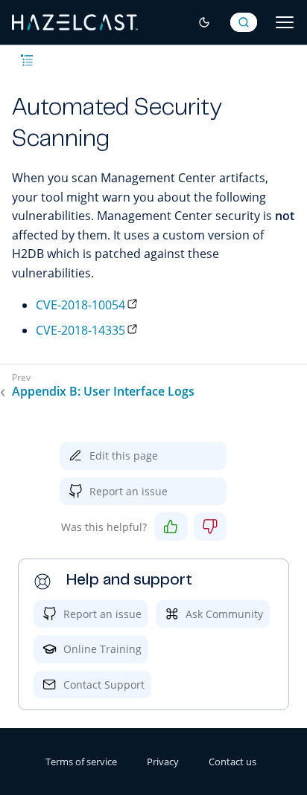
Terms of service (81, 761)
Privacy (163, 761)
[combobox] (244, 22)
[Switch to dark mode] (204, 22)
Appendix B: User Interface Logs (103, 391)
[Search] (244, 22)
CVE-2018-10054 (80, 305)
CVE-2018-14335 (80, 330)
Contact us (232, 761)
